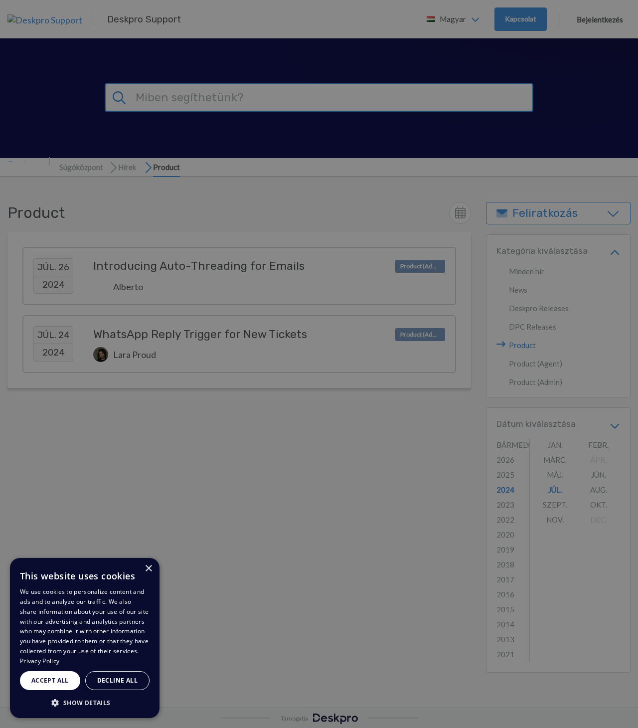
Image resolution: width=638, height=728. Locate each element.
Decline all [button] (117, 680)
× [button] (148, 568)
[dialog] (85, 638)
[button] (85, 702)
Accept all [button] (50, 680)
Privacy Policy (39, 661)
